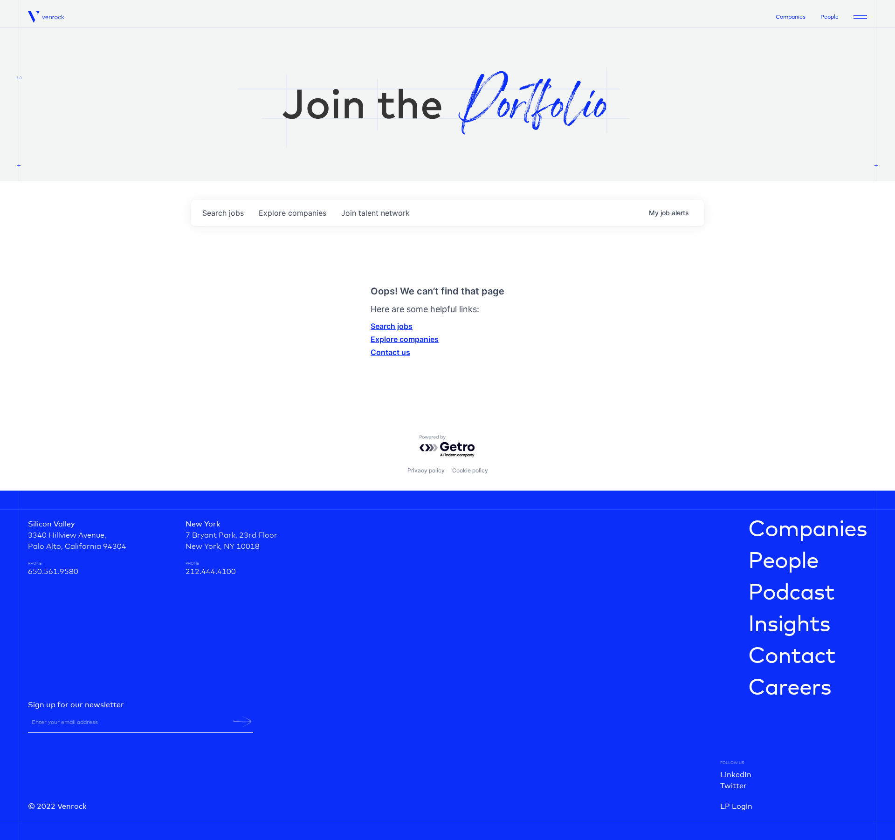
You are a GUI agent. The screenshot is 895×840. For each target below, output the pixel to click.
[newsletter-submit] (242, 721)
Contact (791, 656)
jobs (223, 213)
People (829, 17)
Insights (789, 625)
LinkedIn (735, 775)
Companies (791, 17)
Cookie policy (470, 470)
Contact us (390, 352)
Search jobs (392, 326)
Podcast (791, 593)
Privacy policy (426, 470)
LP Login (736, 806)
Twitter (733, 786)
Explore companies (405, 339)
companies (292, 213)
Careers (789, 688)
